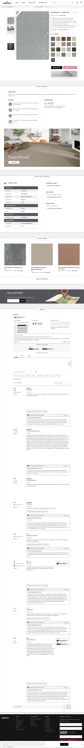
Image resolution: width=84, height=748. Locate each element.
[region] (42, 744)
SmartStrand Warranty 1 (54, 185)
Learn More (53, 29)
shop (6, 6)
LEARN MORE (14, 162)
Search (22, 300)
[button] (47, 33)
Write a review (62, 15)
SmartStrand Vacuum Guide (55, 208)
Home (3, 6)
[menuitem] (62, 2)
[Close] (81, 744)
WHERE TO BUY (56, 67)
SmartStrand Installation (54, 197)
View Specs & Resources (62, 29)
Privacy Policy (10, 746)
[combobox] (63, 2)
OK (64, 744)
